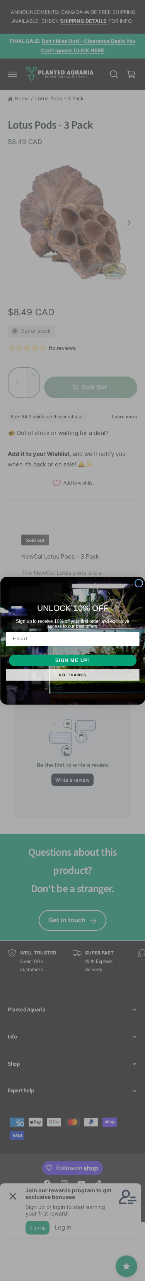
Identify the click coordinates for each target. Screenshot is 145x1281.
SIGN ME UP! (72, 660)
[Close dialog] (138, 582)
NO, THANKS (72, 675)
